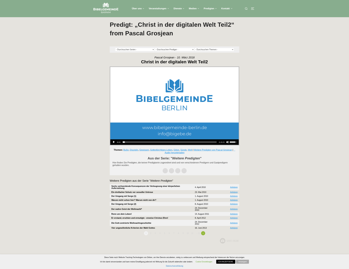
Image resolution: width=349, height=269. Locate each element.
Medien (193, 8)
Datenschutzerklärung (174, 266)
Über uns (137, 8)
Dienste (178, 8)
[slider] (170, 142)
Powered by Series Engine (229, 240)
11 (192, 233)
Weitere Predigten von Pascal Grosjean (213, 150)
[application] (174, 142)
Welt (190, 150)
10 (188, 233)
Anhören (234, 187)
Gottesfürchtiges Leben (161, 150)
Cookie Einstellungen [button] (204, 262)
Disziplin (134, 150)
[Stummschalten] (227, 142)
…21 (198, 233)
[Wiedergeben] (113, 142)
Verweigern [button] (242, 262)
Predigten (209, 8)
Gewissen (144, 150)
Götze (176, 150)
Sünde (183, 150)
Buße (126, 150)
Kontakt (225, 8)
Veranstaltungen (157, 8)
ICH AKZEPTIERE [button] (225, 262)
